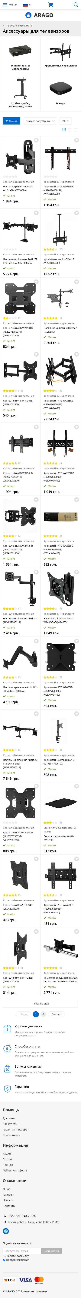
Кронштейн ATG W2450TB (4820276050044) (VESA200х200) (18, 331)
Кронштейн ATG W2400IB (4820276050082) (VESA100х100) (58, 690)
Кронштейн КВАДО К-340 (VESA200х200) (17, 906)
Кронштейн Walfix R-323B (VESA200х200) (18, 979)
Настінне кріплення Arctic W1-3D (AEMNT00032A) (20, 689)
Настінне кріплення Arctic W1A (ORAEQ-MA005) (58, 620)
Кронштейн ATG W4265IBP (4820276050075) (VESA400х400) (59, 476)
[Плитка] (64, 129)
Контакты (9, 1206)
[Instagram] (6, 1231)
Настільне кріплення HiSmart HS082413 (60, 329)
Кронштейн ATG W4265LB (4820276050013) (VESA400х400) (58, 404)
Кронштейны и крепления (18, 181)
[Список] (69, 129)
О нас (6, 1189)
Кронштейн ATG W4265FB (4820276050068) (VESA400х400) (58, 549)
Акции (7, 1153)
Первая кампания (17, 1260)
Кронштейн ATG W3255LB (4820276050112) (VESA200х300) (18, 476)
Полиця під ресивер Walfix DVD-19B (59, 838)
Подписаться (51, 1251)
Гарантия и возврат (16, 1129)
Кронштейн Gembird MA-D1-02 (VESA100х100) (60, 761)
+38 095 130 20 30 (22, 1215)
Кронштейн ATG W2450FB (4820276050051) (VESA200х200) (58, 908)
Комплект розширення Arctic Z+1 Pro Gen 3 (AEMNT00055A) (60, 979)
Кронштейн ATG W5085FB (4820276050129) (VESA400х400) (58, 190)
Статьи (7, 1159)
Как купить (10, 1124)
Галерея (8, 1194)
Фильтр (13, 121)
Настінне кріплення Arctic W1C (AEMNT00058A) (18, 188)
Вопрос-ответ (11, 1135)
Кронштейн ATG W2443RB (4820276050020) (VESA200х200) (18, 549)
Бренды (8, 1165)
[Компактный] (75, 129)
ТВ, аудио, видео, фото (19, 25)
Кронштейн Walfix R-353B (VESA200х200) (18, 402)
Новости (8, 1200)
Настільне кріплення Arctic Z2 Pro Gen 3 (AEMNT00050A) (20, 261)
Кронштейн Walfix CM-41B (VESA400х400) (59, 261)
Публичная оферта (15, 1170)
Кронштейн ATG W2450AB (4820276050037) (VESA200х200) (18, 836)
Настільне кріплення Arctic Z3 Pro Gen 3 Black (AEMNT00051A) (20, 763)
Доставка (9, 1118)
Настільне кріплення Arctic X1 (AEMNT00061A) (20, 620)
